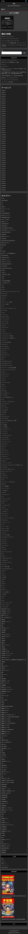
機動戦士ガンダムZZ (5, 727)
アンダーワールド (4, 327)
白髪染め (3, 759)
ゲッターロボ (4, 391)
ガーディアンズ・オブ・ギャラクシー (8, 369)
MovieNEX (3, 238)
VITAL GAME (4, 266)
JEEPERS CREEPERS (5, 232)
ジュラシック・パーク (5, 441)
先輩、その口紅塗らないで (6, 617)
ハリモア (3, 507)
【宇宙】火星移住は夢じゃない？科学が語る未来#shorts (12, 75)
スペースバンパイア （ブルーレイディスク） (10, 38)
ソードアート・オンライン (6, 462)
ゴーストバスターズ (5, 403)
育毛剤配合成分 (4, 801)
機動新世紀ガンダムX (5, 731)
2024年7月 (3, 143)
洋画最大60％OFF (4, 740)
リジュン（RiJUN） (5, 592)
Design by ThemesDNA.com (14, 932)
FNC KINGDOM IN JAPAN (6, 228)
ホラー (2, 553)
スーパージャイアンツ (5, 458)
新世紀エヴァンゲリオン (6, 687)
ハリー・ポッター (4, 509)
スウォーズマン (4, 443)
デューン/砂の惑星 (5, 486)
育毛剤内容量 (4, 784)
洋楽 (2, 738)
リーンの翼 (3, 594)
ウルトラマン (4, 340)
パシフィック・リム (5, 522)
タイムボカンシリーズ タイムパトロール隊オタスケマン (12, 465)
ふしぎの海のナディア (5, 283)
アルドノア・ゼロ (4, 323)
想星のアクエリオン (5, 670)
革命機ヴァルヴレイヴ (5, 839)
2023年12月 (3, 158)
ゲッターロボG (4, 395)
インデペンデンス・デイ (6, 333)
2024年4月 (3, 149)
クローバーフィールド (5, 382)
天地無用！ (3, 632)
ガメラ (2, 359)
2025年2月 (3, 128)
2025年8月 (3, 115)
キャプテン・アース (5, 374)
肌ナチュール (4, 774)
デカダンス (3, 484)
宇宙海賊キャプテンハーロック (7, 653)
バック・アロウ (4, 515)
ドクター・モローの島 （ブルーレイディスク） (10, 40)
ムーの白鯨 (3, 577)
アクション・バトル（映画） (7, 302)
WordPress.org (4, 867)
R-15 (2, 247)
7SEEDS (3, 206)
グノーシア (3, 386)
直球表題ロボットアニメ (6, 761)
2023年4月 (3, 175)
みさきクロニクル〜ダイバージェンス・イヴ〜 (10, 291)
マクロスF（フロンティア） (6, 558)
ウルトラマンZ (4, 344)
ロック (2, 598)
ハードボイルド (4, 511)
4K (2, 204)
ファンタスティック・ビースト (7, 537)
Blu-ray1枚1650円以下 (5, 213)
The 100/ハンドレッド (5, 259)
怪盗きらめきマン (4, 666)
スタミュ (3, 448)
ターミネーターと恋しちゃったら (7, 469)
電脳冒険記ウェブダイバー (6, 831)
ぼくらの (3, 289)
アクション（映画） (5, 304)
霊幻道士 (3, 833)
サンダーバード (4, 422)
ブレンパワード (4, 543)
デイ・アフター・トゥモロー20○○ (8, 481)
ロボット (3, 600)
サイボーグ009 (4, 410)
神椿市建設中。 (4, 765)
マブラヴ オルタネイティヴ (6, 568)
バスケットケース (4, 513)
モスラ (2, 581)
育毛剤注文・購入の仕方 (6, 793)
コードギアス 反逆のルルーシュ (7, 397)
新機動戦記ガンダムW (5, 691)
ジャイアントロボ (4, 437)
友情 (2, 625)
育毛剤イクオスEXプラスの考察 (7, 782)
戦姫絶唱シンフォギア (5, 680)
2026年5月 (3, 96)
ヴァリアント (4, 64)
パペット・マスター (5, 526)
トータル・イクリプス (5, 498)
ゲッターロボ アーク (5, 393)
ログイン (3, 861)
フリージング (4, 539)
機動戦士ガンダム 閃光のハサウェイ (8, 714)
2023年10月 (3, 162)
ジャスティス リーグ (5, 439)
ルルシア (3, 596)
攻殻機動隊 (3, 685)
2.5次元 (2, 198)
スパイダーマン (4, 456)
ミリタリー (3, 575)
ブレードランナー (4, 545)
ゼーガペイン (4, 460)
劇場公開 (3, 619)
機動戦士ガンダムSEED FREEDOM (8, 723)
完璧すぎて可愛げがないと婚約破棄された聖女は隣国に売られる (13, 659)
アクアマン (3, 297)
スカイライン (4, 446)
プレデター (3, 547)
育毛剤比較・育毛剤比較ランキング (8, 790)
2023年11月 (3, 160)
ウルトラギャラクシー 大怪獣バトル (8, 338)
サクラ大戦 (3, 412)
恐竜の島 (3, 668)
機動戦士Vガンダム (5, 708)
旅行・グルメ (4, 693)
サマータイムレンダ (5, 416)
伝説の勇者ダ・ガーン (5, 613)
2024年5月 (3, 147)
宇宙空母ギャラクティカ (6, 655)
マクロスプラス (4, 560)
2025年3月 (3, 126)
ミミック (3, 572)
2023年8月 (3, 166)
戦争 (2, 676)
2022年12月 (3, 183)
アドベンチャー (4, 310)
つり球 (2, 278)
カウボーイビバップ (5, 354)
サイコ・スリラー (4, 407)
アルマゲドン (4, 325)
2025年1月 (3, 130)
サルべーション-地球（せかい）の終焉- (9, 420)
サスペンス (3, 414)
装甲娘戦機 (3, 805)
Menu (4, 1)
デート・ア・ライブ (5, 488)
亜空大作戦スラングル (5, 608)
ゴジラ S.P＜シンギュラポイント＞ (8, 401)
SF (2, 249)
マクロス (3, 556)
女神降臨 (3, 640)
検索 (2, 50)
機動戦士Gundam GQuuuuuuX (7, 706)
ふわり (2, 285)
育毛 (2, 776)
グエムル (3, 384)
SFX (14, 4)
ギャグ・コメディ (4, 376)
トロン (2, 496)
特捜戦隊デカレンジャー (6, 748)
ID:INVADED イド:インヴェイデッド (8, 230)
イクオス (3, 329)
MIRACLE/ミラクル (5, 236)
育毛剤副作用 (4, 786)
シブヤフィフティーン (5, 429)
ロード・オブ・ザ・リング (6, 602)
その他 (2, 276)
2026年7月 (3, 92)
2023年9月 (3, 164)
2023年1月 (3, 181)
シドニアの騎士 (4, 426)
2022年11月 (3, 185)
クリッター (3, 378)
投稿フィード (4, 863)
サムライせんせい (4, 418)
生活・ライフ (7, 18)
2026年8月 (3, 90)
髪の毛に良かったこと (5, 843)
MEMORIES (3, 234)
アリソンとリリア (4, 321)
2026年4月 (3, 98)
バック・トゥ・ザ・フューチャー (7, 517)
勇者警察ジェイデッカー (6, 621)
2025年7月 (3, 117)
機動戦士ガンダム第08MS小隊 (7, 729)
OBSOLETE (3, 244)
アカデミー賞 (4, 295)
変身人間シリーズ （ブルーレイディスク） (9, 77)
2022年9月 (3, 189)
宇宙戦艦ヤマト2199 (5, 651)
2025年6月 (3, 120)
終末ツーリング (4, 767)
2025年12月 (3, 107)
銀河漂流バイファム (5, 822)
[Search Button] (26, 1)
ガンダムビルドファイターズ (7, 365)
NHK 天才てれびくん (5, 242)
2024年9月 (3, 139)
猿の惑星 (3, 752)
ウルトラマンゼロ (4, 346)
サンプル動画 (4, 424)
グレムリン (3, 388)
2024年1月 (3, 156)
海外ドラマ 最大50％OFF (6, 742)
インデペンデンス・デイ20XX (7, 335)
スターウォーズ (4, 450)
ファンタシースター (5, 530)
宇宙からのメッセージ (5, 644)
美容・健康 (3, 769)
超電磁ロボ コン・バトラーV (7, 810)
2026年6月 (3, 94)
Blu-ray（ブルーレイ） (5, 215)
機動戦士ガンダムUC (5, 725)
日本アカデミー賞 (4, 695)
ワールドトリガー (4, 606)
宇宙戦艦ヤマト (4, 649)
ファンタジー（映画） (5, 534)
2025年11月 (3, 109)
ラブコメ (3, 587)
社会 (2, 763)
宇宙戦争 (3, 647)
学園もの (3, 642)
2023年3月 (3, 177)
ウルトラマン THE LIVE (6, 342)
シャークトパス (4, 431)
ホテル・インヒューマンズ (6, 551)
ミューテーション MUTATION (7, 81)
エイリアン (3, 350)
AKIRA (2, 211)
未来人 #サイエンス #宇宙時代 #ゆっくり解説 (10, 62)
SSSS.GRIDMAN (4, 255)
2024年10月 (3, 137)
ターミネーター (4, 66)
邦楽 (2, 816)
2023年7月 (3, 168)
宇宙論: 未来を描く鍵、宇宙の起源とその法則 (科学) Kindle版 (13, 919)
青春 (2, 837)
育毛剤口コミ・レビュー (6, 788)
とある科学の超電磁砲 (5, 280)
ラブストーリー (4, 589)
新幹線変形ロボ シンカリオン (7, 689)
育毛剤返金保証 (4, 797)
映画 (2, 697)
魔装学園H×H (4, 850)
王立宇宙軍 (3, 755)
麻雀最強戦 (3, 852)
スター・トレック (4, 452)
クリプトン (3, 380)
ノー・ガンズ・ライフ (5, 505)
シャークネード (4, 433)
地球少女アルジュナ (5, 628)
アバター (3, 312)
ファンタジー (4, 532)
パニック (3, 524)
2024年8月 (3, 141)
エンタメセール (4, 352)
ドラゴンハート (4, 501)
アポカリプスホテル (5, 316)
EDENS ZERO (4, 225)
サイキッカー (4, 405)
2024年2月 (3, 153)
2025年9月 (3, 113)
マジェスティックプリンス (6, 562)
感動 (2, 672)
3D (2, 202)
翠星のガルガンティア (5, 771)
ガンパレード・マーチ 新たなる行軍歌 (8, 367)
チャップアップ (4, 475)
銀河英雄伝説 (4, 826)
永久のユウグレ (4, 735)
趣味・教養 (3, 812)
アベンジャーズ (4, 314)
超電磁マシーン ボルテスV (6, 807)
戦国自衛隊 (3, 678)
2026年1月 (3, 105)
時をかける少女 (4, 699)
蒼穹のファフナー (4, 803)
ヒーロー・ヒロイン (5, 528)
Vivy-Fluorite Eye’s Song (6, 268)
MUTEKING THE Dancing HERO (8, 240)
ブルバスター (4, 541)
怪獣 (2, 664)
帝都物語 (3, 661)
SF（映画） (3, 251)
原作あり (3, 623)
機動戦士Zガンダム (5, 710)
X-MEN (3, 270)
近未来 (2, 814)
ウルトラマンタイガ (5, 348)
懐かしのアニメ (4, 674)
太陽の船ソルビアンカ (5, 636)
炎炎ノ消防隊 (4, 746)
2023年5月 (3, 173)
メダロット (3, 579)
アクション (3, 300)
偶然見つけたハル (4, 615)
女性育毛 (3, 638)
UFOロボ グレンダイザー (6, 261)
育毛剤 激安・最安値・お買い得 (7, 780)
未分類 (2, 704)
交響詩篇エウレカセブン (6, 611)
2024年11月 (3, 134)
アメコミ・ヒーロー (5, 319)
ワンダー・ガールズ (5, 604)
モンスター (3, 583)
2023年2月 (3, 179)
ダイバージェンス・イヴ (6, 471)
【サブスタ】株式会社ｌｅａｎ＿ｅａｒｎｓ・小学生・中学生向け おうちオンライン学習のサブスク (7, 23)
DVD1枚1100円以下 (5, 223)
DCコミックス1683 (5, 219)
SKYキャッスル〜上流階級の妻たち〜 (8, 253)
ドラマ (2, 503)
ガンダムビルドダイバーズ (6, 363)
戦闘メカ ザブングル (5, 683)
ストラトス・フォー (5, 454)
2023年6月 (3, 170)
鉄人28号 (3, 820)
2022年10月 (3, 187)
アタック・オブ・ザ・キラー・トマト (8, 308)
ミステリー (3, 570)
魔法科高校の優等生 (5, 848)
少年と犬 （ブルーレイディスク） (7, 36)
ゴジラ (2, 399)
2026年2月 (3, 103)
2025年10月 (3, 111)
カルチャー (3, 357)
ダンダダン (3, 473)
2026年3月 (3, 101)
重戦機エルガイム (4, 818)
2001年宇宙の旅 (4, 200)
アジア (2, 306)
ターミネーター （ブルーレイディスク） (9, 60)
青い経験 (3, 835)
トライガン (3, 492)
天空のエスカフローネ (5, 634)
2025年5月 (3, 122)
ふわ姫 (2, 287)
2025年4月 (3, 124)
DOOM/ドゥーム (4, 221)
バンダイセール (4, 520)
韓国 (2, 841)
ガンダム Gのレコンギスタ (6, 361)
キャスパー (3, 371)
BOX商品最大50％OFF (5, 217)
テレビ (2, 479)
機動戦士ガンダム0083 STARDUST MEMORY (10, 716)
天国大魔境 (3, 630)
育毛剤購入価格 (4, 795)
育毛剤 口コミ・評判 (5, 778)
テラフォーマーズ (4, 477)
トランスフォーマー (5, 494)
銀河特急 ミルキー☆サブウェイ (7, 824)
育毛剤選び (3, 799)
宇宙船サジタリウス (5, 657)
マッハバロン (4, 564)
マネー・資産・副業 (5, 566)
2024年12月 (3, 132)
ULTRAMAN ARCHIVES (6, 264)
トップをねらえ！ (4, 490)
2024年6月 (3, 145)
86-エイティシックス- (5, 208)
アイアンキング (4, 293)
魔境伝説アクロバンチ (5, 845)
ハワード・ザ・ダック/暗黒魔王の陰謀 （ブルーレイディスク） (13, 42)
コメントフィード (4, 865)
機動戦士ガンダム (4, 712)
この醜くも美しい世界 (5, 274)
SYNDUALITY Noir (5, 257)
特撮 (2, 750)
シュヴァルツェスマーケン (6, 435)
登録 (2, 858)
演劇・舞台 (3, 744)
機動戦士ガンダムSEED (6, 721)
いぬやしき (3, 272)
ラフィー (3, 585)
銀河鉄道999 (3, 829)
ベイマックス (4, 549)
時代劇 (2, 702)
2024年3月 (3, 151)
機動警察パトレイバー (5, 733)
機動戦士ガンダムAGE (5, 719)
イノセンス (3, 331)
